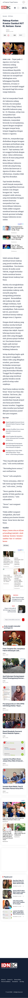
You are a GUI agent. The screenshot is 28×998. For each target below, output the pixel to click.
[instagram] (13, 986)
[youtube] (18, 986)
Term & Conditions (6, 981)
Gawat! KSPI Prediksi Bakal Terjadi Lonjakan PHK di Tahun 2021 (19, 892)
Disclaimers (15, 981)
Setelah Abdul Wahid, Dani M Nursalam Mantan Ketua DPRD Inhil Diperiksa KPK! (13, 787)
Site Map (22, 981)
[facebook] (9, 986)
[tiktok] (16, 986)
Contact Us (10, 979)
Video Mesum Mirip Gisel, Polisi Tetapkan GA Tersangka (19, 902)
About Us (3, 979)
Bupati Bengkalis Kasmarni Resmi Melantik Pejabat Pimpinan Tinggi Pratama (15, 424)
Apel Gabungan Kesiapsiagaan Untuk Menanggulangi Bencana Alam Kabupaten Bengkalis (14, 445)
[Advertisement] (14, 859)
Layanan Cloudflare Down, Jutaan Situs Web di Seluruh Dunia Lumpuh (15, 431)
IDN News (10, 16)
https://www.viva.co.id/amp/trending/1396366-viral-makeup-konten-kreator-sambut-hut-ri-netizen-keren (13, 535)
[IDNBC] (6, 8)
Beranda (5, 16)
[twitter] (11, 986)
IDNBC (10, 992)
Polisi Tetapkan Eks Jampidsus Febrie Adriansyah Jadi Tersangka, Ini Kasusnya (15, 438)
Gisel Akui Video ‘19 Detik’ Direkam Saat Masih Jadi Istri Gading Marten (19, 882)
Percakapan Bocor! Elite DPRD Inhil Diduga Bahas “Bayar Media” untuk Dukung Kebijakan (14, 452)
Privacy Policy (17, 979)
